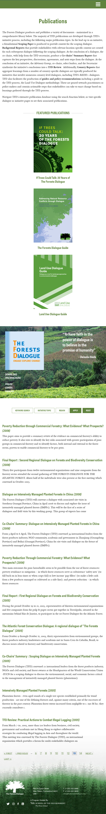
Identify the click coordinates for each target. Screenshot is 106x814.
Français (9, 391)
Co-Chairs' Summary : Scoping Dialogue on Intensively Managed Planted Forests (51, 658)
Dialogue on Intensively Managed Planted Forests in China (42, 494)
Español (9, 387)
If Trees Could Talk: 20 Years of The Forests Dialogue (53, 179)
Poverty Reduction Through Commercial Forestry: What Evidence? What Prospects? (46, 560)
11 (62, 753)
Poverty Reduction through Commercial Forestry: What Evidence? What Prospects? (53, 428)
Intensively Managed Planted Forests (29, 690)
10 (56, 753)
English (8, 384)
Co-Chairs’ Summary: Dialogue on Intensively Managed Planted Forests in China (50, 526)
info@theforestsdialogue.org (74, 793)
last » (8, 758)
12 (68, 753)
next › (89, 753)
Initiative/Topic (44, 410)
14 (80, 753)
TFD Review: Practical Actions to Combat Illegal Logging (41, 719)
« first (8, 753)
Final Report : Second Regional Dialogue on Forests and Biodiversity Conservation (52, 462)
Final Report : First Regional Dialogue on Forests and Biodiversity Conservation (50, 598)
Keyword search (22, 410)
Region (62, 410)
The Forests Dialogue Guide (53, 247)
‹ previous (22, 753)
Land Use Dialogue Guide (53, 314)
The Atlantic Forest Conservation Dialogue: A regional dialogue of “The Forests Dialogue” (50, 628)
